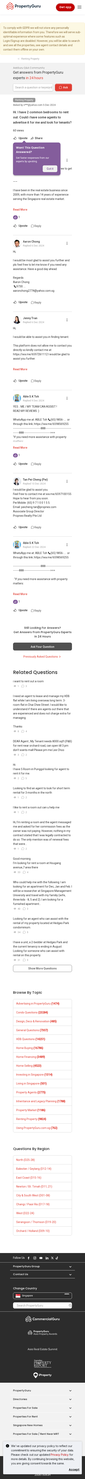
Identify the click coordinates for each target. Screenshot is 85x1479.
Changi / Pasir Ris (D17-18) (33, 1204)
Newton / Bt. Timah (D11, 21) (34, 1186)
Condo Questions (32, 1012)
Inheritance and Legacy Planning (40, 1101)
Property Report (42, 1364)
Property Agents (31, 1092)
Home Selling (29, 1065)
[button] (68, 1266)
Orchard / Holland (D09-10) (33, 1230)
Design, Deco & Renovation (36, 1021)
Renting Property (24, 100)
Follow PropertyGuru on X (51, 1258)
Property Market (30, 1110)
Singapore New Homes (27, 1425)
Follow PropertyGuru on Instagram (34, 1258)
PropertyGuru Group (26, 1266)
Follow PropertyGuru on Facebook (28, 1258)
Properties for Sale (25, 1408)
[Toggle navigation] (79, 7)
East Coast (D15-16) (28, 1177)
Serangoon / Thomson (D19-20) (36, 1222)
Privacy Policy (60, 1454)
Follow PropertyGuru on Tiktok (56, 1258)
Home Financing (30, 1056)
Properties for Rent (25, 1416)
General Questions (32, 1030)
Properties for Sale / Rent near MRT (36, 1434)
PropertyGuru (22, 1390)
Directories (20, 1399)
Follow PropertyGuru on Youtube (40, 1258)
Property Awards (42, 1332)
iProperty (42, 1375)
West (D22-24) (25, 1213)
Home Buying (29, 1048)
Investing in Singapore (34, 1074)
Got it (50, 168)
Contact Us (20, 1274)
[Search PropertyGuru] (70, 1305)
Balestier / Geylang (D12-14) (33, 1168)
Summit (42, 1349)
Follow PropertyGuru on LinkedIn (46, 1258)
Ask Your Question (42, 646)
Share (38, 138)
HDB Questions (30, 1039)
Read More (20, 209)
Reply (37, 226)
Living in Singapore (31, 1083)
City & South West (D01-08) (33, 1195)
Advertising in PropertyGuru (38, 1003)
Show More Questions (42, 968)
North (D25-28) (25, 1159)
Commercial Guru (42, 1319)
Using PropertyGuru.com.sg (37, 1127)
